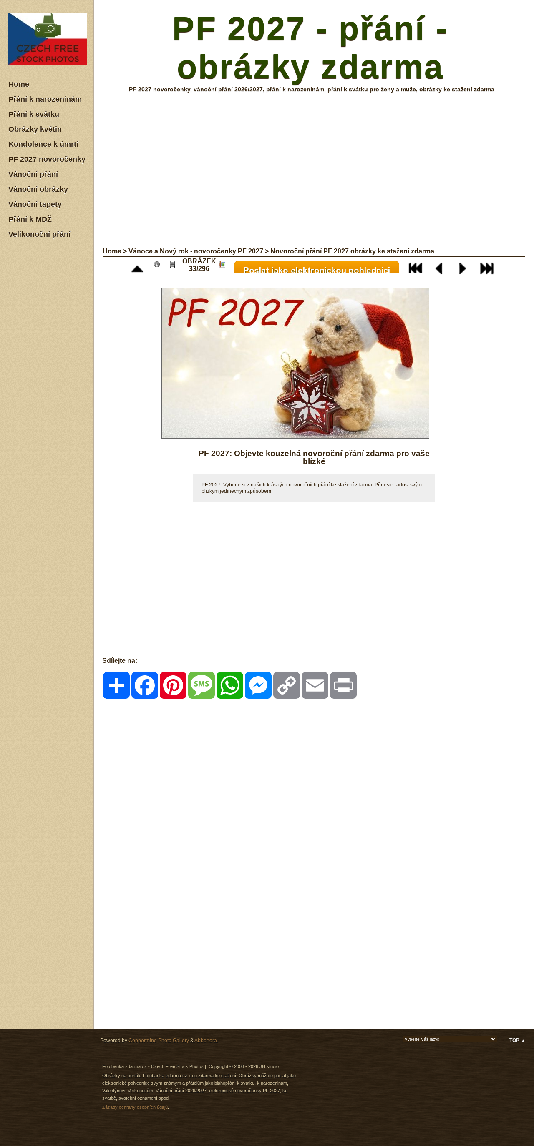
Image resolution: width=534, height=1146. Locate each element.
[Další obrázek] (465, 266)
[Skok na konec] (489, 266)
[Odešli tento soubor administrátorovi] (224, 266)
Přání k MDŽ (30, 219)
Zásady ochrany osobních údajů (135, 1107)
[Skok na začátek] (417, 266)
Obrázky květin (35, 129)
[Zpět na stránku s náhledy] (139, 266)
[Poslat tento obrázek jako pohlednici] (319, 266)
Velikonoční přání (39, 234)
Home (18, 84)
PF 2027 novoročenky (47, 159)
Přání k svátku (33, 114)
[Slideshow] (174, 266)
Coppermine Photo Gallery (158, 1040)
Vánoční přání (33, 174)
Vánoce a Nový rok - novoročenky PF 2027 (195, 251)
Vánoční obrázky (38, 189)
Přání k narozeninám (45, 99)
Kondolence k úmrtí (43, 144)
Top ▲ (517, 1040)
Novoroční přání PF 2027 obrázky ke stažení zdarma (352, 251)
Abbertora (205, 1040)
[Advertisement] (50, 371)
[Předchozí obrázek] (441, 266)
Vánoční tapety (35, 204)
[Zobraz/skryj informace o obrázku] (158, 266)
